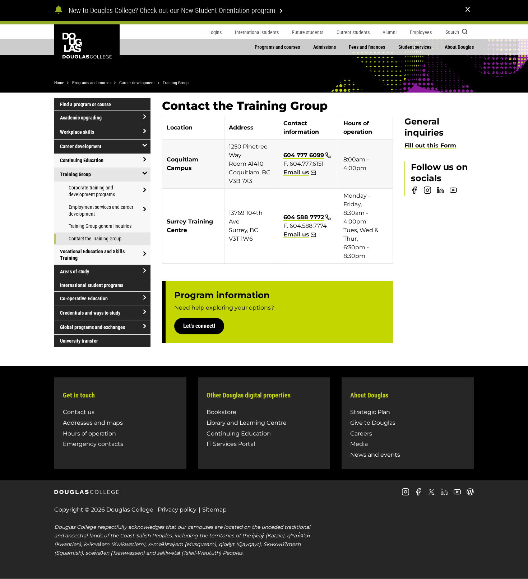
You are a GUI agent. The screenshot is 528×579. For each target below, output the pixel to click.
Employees (421, 32)
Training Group (176, 82)
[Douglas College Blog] (470, 494)
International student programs (91, 285)
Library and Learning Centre (247, 422)
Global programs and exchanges (92, 327)
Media (359, 444)
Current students (353, 32)
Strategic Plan (370, 412)
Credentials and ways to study (90, 313)
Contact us (78, 412)
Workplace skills (77, 132)
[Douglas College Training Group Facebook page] (414, 191)
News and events (375, 454)
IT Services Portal (231, 444)
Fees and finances (367, 47)
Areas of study (74, 271)
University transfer (79, 341)
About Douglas (459, 47)
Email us (296, 172)
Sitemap (214, 509)
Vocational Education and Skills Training (92, 255)
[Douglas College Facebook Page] (418, 494)
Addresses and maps (93, 422)
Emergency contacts (93, 444)
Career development (137, 82)
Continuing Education (81, 160)
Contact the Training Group (95, 238)
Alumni (390, 32)
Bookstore (221, 412)
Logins (215, 32)
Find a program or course (85, 104)
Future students (307, 32)
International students (257, 32)
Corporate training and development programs (92, 191)
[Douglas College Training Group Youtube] (453, 191)
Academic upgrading (81, 118)
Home (59, 82)
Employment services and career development (101, 210)
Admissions (324, 47)
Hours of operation (89, 433)
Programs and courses (277, 47)
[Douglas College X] (431, 493)
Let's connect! (199, 326)
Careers (361, 433)
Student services (414, 47)
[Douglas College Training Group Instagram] (427, 191)
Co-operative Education (84, 298)
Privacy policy (177, 509)
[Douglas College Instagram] (405, 494)
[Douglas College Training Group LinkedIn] (440, 191)
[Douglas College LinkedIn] (444, 494)
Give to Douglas (372, 422)
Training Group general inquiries (100, 226)
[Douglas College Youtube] (457, 494)
